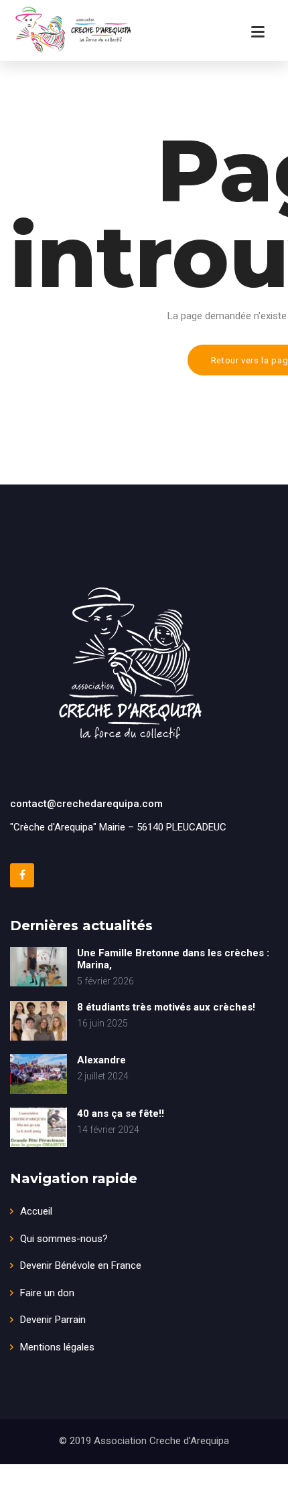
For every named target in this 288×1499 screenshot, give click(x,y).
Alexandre (101, 1060)
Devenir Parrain (53, 1320)
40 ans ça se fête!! (120, 1114)
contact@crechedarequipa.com (86, 804)
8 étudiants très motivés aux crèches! (166, 1007)
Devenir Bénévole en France (80, 1265)
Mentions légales (57, 1347)
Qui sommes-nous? (64, 1239)
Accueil (36, 1211)
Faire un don (47, 1293)
